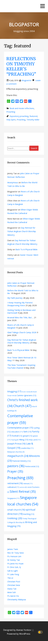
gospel (28, 435)
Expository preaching (19, 116)
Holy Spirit (11, 119)
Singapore (13, 498)
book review (27, 392)
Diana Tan (11, 588)
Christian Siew (13, 585)
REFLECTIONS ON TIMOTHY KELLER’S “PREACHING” (21, 66)
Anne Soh (11, 592)
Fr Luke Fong (13, 574)
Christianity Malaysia (16, 599)
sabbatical (13, 487)
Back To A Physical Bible (26, 249)
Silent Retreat (23, 491)
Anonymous (12, 182)
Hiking (23, 439)
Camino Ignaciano (26, 395)
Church (22, 405)
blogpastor (27, 80)
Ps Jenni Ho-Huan (15, 563)
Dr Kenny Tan (13, 560)
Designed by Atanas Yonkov (17, 629)
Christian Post (13, 581)
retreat (28, 483)
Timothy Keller (33, 119)
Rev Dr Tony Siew (15, 552)
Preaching (10, 112)
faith (27, 431)
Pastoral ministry (21, 461)
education (17, 431)
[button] (42, 6)
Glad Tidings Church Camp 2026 (21, 332)
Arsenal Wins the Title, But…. (20, 317)
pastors (15, 466)
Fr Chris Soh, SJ (14, 567)
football (17, 435)
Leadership (27, 448)
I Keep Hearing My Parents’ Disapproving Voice (20, 304)
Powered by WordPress (18, 633)
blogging (14, 391)
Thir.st (10, 578)
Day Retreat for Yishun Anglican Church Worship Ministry (21, 231)
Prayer (15, 471)
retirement (15, 483)
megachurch (17, 456)
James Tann (12, 549)
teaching (28, 514)
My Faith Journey (15, 298)
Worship (20, 522)
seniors (23, 487)
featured (33, 116)
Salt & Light (12, 570)
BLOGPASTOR (24, 24)
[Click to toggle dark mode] (40, 631)
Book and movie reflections (22, 108)
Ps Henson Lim (14, 556)
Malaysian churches (16, 452)
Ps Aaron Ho (13, 596)
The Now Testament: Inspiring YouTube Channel (21, 366)
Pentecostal (32, 466)
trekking (14, 518)
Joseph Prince (16, 443)
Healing (14, 440)
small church (16, 509)
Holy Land (35, 439)
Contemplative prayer (20, 427)
